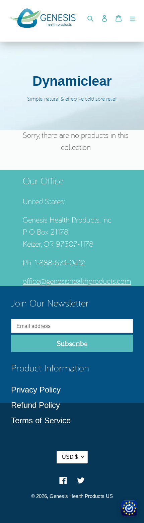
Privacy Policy (36, 389)
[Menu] (133, 17)
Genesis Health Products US (81, 496)
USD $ (70, 457)
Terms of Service (41, 420)
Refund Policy (35, 405)
